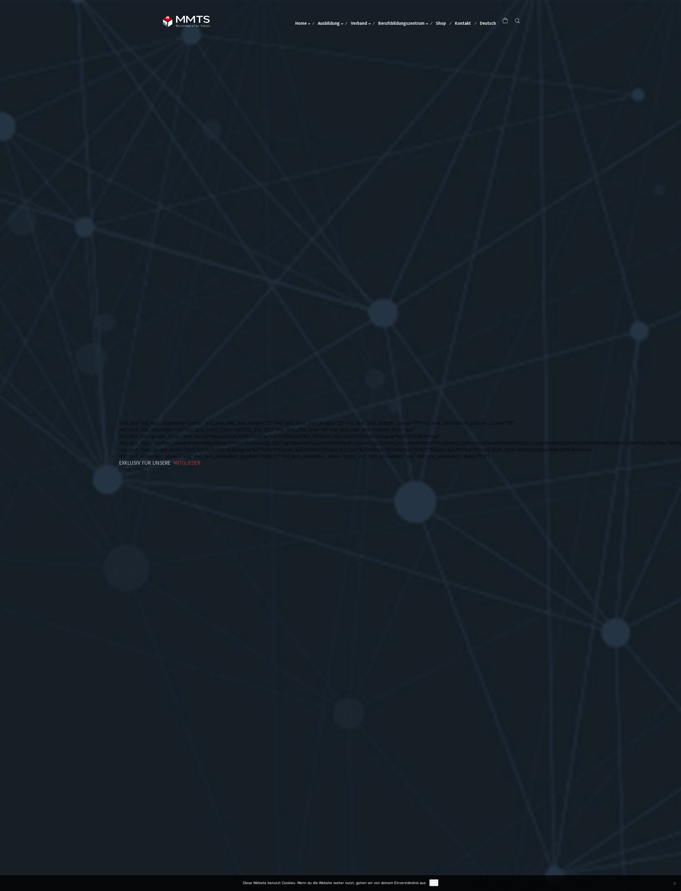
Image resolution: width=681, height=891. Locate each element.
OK (433, 883)
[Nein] (674, 883)
